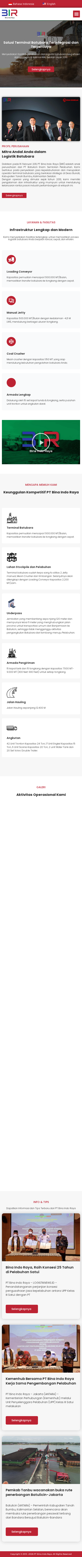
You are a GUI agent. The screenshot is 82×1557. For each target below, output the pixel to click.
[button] (76, 14)
